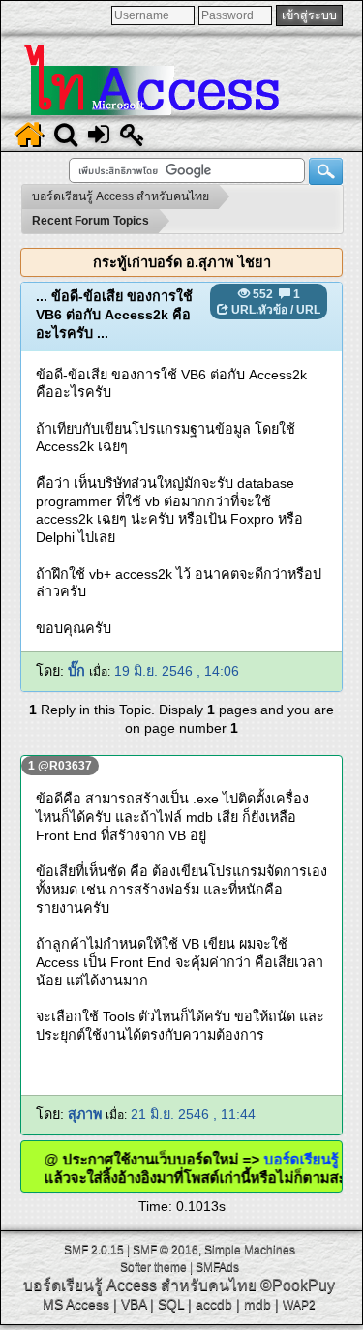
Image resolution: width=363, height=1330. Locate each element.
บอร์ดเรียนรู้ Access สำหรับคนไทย (140, 1285)
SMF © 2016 (165, 1249)
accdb (214, 1304)
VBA (133, 1304)
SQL (171, 1304)
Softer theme (153, 1267)
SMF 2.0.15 (94, 1249)
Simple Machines (249, 1249)
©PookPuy (297, 1285)
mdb (257, 1304)
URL (308, 310)
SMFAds (217, 1267)
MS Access (76, 1304)
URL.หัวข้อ (259, 310)
